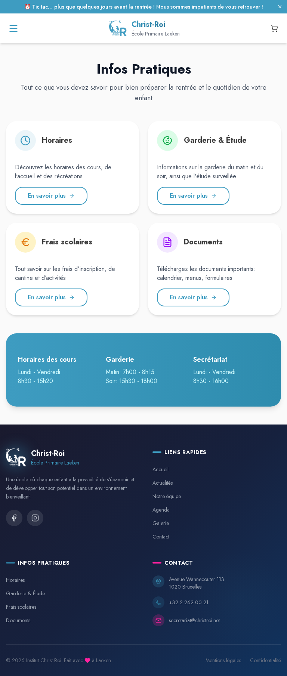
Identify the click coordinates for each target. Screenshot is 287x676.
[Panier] (274, 28)
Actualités (162, 483)
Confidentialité (265, 660)
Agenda (161, 509)
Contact (160, 536)
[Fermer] (280, 7)
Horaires (15, 580)
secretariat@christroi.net (194, 620)
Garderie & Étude (25, 593)
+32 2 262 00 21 (189, 602)
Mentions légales (223, 660)
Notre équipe (166, 496)
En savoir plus (47, 195)
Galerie (160, 523)
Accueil (160, 469)
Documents (18, 620)
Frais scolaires (21, 607)
